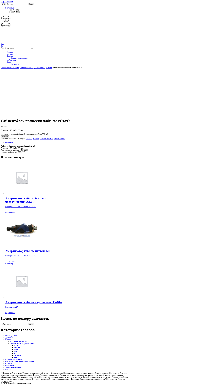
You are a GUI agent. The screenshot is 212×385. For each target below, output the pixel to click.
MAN (16, 349)
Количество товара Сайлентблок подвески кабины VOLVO (24, 134)
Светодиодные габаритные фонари (19, 361)
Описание (9, 142)
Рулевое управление (13, 359)
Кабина (16, 68)
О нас (9, 62)
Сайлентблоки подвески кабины (32, 68)
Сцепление (9, 365)
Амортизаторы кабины (19, 341)
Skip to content (7, 2)
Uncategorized (11, 336)
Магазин (9, 68)
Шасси (7, 369)
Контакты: (9, 8)
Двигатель (9, 338)
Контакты (15, 64)
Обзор (3, 68)
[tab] (108, 142)
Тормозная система (13, 367)
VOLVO (49, 68)
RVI (15, 353)
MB (15, 351)
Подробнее (10, 212)
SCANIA (17, 355)
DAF (16, 345)
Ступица (8, 363)
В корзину (5, 136)
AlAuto (7, 32)
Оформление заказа (19, 58)
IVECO (17, 347)
